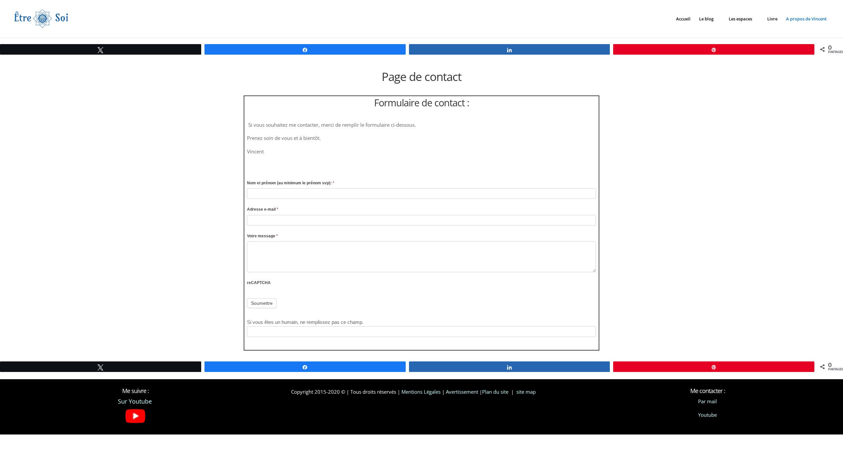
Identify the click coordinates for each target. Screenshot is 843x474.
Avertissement (462, 391)
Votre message (262, 236)
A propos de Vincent (806, 19)
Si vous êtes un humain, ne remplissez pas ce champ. (305, 322)
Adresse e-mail (262, 209)
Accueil (683, 19)
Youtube (707, 414)
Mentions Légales (421, 391)
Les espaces (740, 19)
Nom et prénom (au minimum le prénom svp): (290, 183)
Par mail (707, 401)
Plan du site (496, 391)
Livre (772, 19)
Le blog (706, 19)
